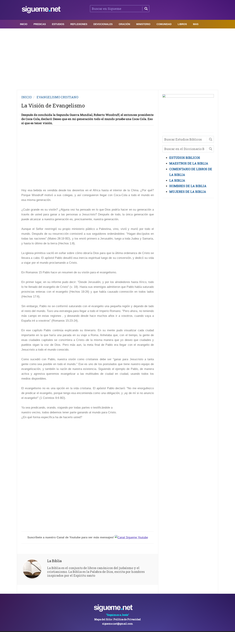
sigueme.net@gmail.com (117, 623)
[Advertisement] (117, 58)
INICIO (26, 97)
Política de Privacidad (127, 619)
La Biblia (54, 561)
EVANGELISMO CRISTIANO (57, 97)
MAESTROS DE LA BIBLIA (188, 163)
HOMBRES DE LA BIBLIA (187, 186)
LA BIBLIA (177, 180)
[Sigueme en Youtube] (131, 537)
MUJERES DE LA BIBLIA (187, 192)
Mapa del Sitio (103, 619)
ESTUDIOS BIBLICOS (184, 158)
